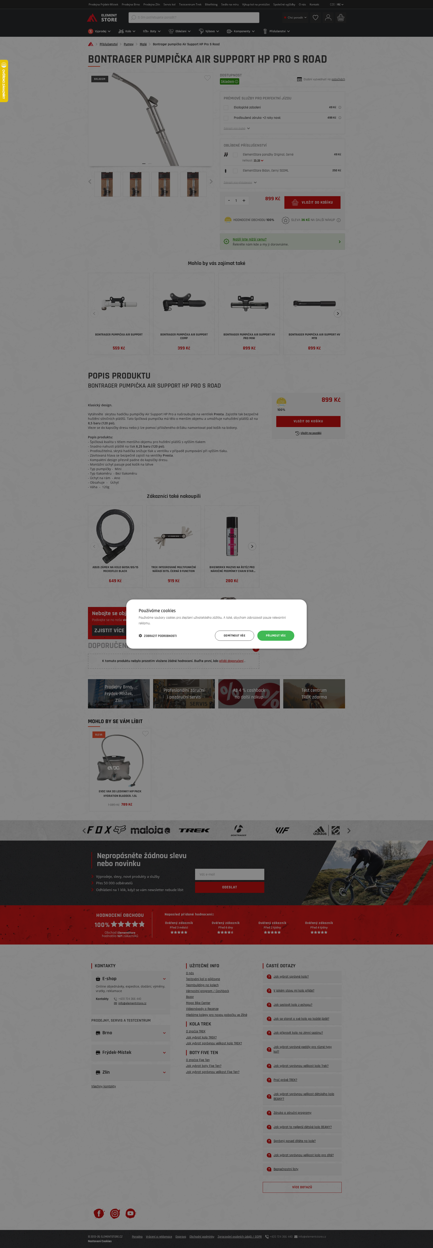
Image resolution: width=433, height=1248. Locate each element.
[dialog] (216, 624)
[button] (158, 635)
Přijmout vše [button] (276, 636)
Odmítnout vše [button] (234, 636)
